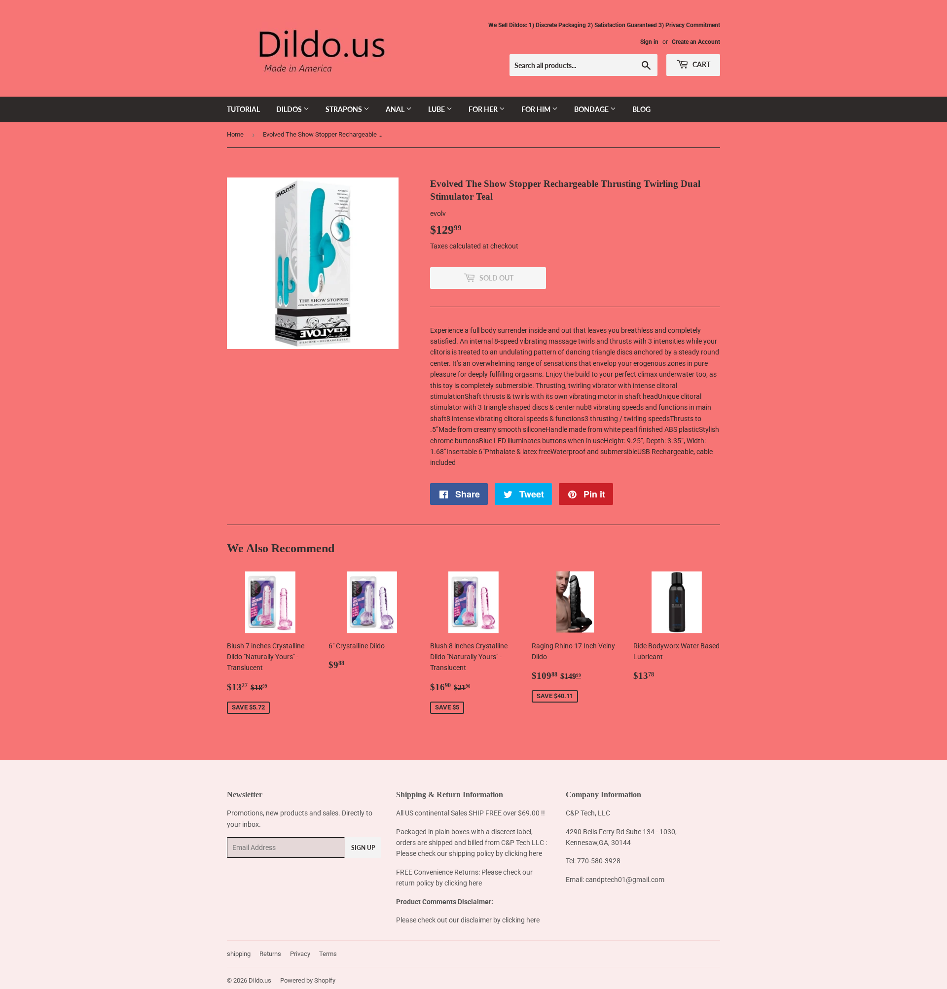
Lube (437, 109)
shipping (239, 953)
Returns (270, 953)
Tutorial (243, 109)
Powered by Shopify (307, 980)
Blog (641, 109)
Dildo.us (260, 980)
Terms (328, 953)
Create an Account (696, 41)
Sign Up (363, 847)
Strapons (345, 109)
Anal (396, 109)
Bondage (592, 109)
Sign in (649, 41)
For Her (484, 109)
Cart (700, 64)
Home (235, 134)
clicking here (523, 853)
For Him (536, 109)
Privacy (300, 953)
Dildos (289, 109)
